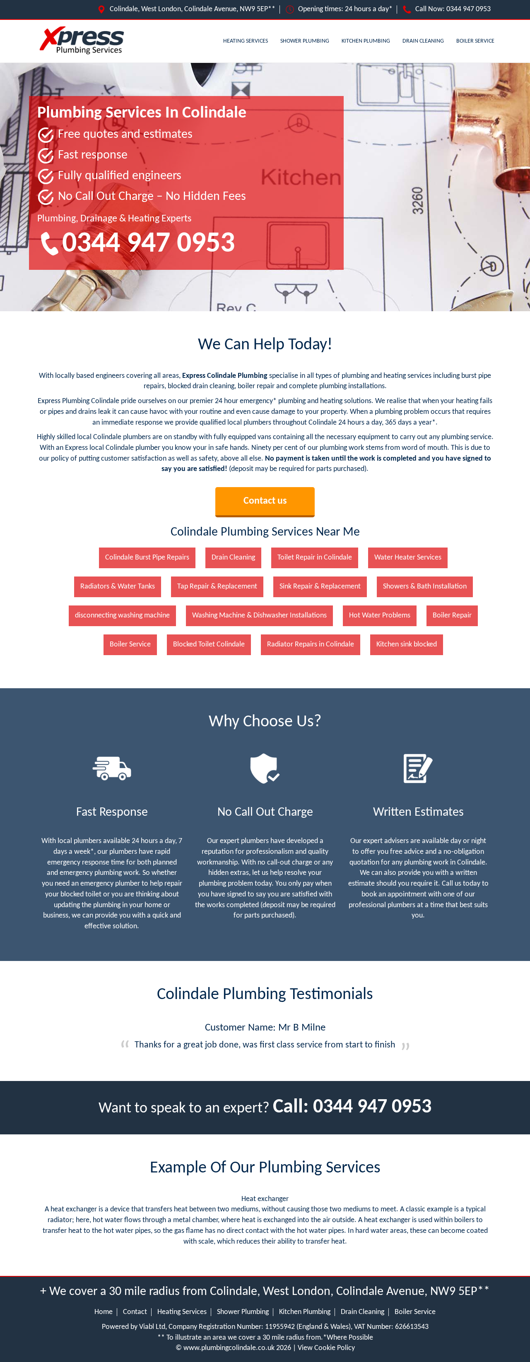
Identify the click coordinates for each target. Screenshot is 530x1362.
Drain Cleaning (423, 41)
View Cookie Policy (326, 1348)
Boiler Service (475, 41)
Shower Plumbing (304, 41)
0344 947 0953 (468, 9)
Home (103, 1312)
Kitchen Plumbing (366, 41)
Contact (135, 1312)
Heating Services (245, 41)
